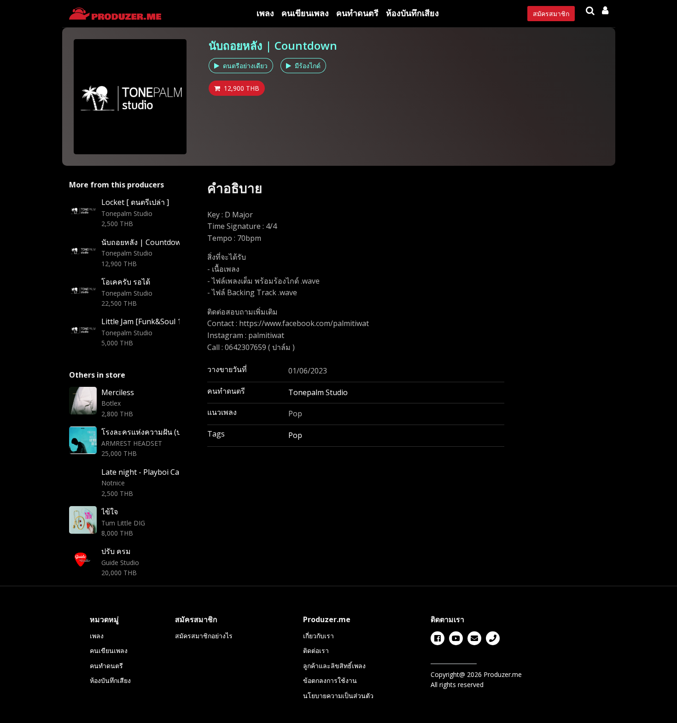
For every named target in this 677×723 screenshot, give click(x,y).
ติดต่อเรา (316, 650)
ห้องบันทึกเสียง (412, 12)
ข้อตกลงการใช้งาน (330, 680)
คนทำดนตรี (357, 12)
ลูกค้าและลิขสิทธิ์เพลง (334, 665)
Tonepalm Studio (318, 392)
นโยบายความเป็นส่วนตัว (338, 695)
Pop (295, 435)
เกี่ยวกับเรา (318, 635)
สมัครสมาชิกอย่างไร (204, 635)
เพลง (265, 12)
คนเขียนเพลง (305, 12)
